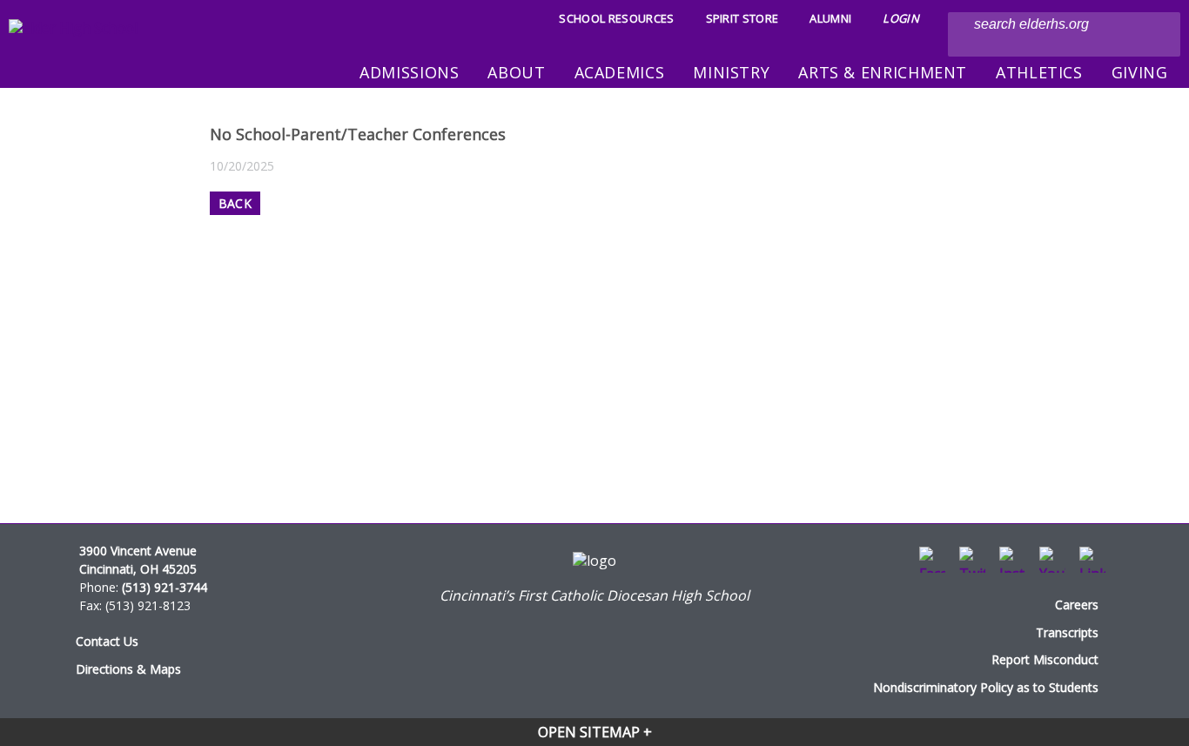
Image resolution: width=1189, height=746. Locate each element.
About (516, 72)
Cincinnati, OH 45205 (138, 569)
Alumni (830, 18)
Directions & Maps (128, 669)
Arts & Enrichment (882, 72)
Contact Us (107, 641)
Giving (1140, 72)
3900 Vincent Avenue (138, 550)
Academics (619, 72)
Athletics (1039, 72)
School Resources (616, 18)
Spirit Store (742, 18)
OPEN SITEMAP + (595, 732)
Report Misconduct (1044, 659)
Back (235, 203)
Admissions (409, 72)
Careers (1076, 604)
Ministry (731, 72)
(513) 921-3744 (164, 587)
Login (901, 18)
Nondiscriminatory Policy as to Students (985, 687)
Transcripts (1067, 632)
